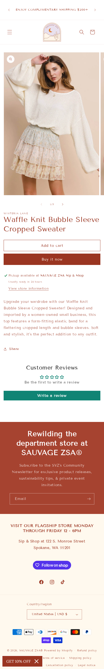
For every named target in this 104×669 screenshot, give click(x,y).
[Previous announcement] (9, 10)
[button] (9, 32)
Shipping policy (80, 658)
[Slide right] (62, 204)
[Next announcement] (95, 10)
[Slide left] (41, 204)
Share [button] (14, 349)
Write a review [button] (52, 395)
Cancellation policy (59, 665)
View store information (28, 288)
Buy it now (52, 259)
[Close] (36, 661)
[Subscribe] (88, 499)
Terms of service (53, 658)
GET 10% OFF (18, 661)
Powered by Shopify (58, 650)
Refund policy (87, 650)
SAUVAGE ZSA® (31, 650)
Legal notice (87, 665)
